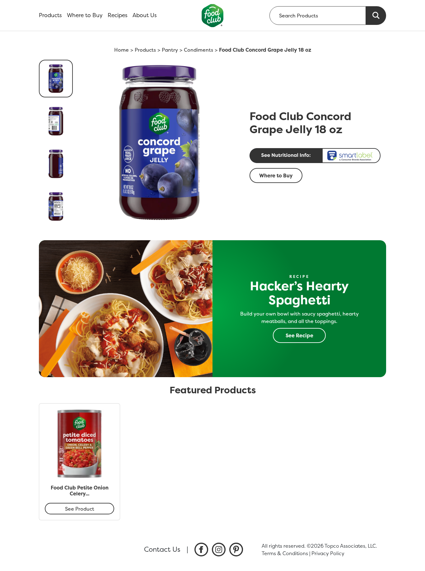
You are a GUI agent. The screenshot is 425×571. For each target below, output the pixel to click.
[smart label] (316, 155)
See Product (79, 508)
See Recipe (299, 335)
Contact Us (162, 549)
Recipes (118, 15)
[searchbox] (317, 15)
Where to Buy (85, 15)
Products (50, 15)
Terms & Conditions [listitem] (285, 553)
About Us (145, 15)
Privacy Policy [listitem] (327, 553)
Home (121, 49)
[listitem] (201, 550)
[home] (212, 15)
